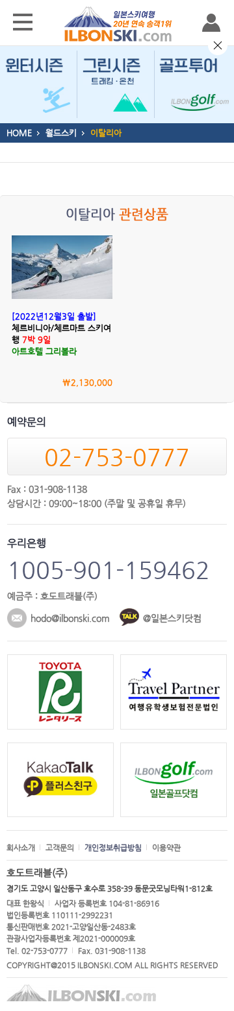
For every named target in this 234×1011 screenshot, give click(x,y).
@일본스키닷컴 (172, 618)
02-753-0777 (117, 457)
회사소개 (20, 847)
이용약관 (166, 847)
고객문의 (60, 847)
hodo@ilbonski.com (70, 618)
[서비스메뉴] (23, 22)
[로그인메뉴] (211, 22)
